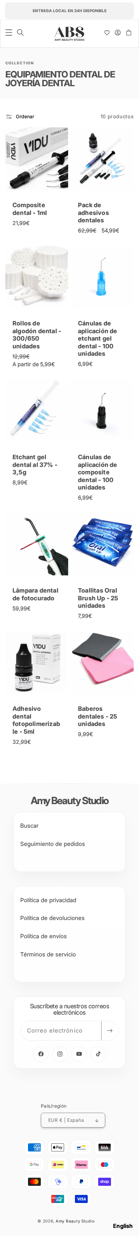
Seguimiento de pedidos (52, 844)
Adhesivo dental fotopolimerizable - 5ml (36, 720)
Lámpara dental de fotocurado (35, 594)
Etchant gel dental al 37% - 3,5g (34, 465)
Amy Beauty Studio (75, 1221)
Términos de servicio (48, 954)
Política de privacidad (48, 900)
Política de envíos (43, 936)
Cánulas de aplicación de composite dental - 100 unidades (97, 472)
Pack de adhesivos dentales (93, 213)
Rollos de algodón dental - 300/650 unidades (36, 335)
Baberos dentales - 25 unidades (97, 716)
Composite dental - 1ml (29, 209)
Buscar (29, 825)
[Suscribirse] (109, 1030)
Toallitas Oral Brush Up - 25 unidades (98, 598)
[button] (9, 32)
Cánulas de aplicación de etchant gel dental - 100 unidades (97, 338)
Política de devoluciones (52, 918)
